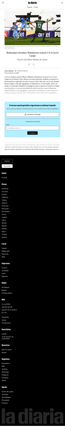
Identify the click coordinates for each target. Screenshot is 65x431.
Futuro (4, 214)
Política (4, 229)
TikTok (4, 380)
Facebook (5, 378)
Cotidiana (5, 197)
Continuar (32, 133)
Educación (5, 209)
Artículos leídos (7, 293)
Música (4, 290)
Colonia (4, 248)
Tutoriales (5, 394)
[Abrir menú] (3, 2)
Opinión (4, 226)
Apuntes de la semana (9, 310)
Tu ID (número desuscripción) (7, 338)
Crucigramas (6, 323)
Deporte (29, 7)
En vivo (4, 313)
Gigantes (5, 276)
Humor (4, 320)
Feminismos (6, 211)
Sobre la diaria (7, 350)
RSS (3, 366)
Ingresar (7, 161)
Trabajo (4, 234)
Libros (4, 220)
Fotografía (5, 317)
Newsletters (6, 363)
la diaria (4, 268)
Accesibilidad (6, 397)
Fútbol (36, 7)
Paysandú (5, 254)
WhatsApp (5, 372)
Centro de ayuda (7, 392)
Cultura (4, 200)
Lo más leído (6, 304)
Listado (4, 334)
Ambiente (5, 189)
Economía (5, 206)
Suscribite (7, 166)
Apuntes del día (7, 307)
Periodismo (5, 287)
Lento (4, 273)
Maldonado (5, 251)
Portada (4, 178)
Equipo (4, 352)
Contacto (5, 403)
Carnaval (5, 191)
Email (8, 124)
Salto (3, 257)
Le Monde (5, 271)
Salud (4, 231)
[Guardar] (29, 64)
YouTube (4, 369)
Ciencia (4, 194)
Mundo (4, 223)
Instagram (5, 375)
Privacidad (5, 400)
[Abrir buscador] (62, 3)
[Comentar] (33, 64)
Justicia (4, 217)
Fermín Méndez (9, 71)
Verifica (4, 237)
